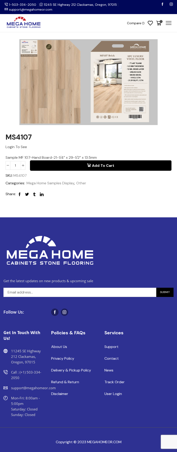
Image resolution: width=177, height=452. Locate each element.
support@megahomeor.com (30, 9)
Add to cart (103, 165)
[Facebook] (163, 5)
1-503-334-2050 (22, 5)
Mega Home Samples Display (50, 183)
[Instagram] (171, 5)
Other (81, 183)
